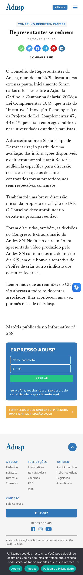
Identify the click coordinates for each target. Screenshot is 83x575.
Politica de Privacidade (58, 568)
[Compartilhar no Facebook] (37, 48)
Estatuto (11, 473)
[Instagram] (41, 529)
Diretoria (12, 478)
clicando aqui (49, 394)
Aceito (15, 568)
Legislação (63, 478)
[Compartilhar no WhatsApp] (21, 48)
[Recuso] (78, 561)
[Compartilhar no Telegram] (45, 48)
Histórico (12, 467)
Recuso (32, 568)
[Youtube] (49, 529)
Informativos (36, 467)
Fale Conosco (14, 504)
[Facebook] (33, 529)
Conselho (12, 483)
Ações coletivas (67, 473)
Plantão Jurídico (67, 467)
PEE (30, 483)
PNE (31, 489)
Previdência (64, 483)
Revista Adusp (37, 473)
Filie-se (60, 7)
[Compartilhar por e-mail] (53, 48)
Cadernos (34, 478)
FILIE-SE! (41, 513)
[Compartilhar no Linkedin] (62, 48)
